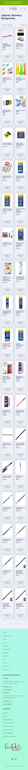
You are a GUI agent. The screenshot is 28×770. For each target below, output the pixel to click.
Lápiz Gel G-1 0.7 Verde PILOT (7, 571)
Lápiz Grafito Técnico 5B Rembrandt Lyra (20, 605)
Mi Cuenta (5, 712)
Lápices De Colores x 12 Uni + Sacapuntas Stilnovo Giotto (7, 278)
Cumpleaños (6, 646)
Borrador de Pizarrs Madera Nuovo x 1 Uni (20, 45)
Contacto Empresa (7, 719)
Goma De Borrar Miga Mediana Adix (7, 111)
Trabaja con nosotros (8, 726)
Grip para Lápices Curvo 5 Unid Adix (7, 144)
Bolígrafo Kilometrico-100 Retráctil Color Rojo (7, 45)
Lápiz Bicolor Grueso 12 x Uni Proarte (7, 411)
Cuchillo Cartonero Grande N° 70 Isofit (20, 79)
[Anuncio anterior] (2, 2)
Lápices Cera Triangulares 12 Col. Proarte (20, 144)
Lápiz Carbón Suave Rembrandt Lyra (7, 444)
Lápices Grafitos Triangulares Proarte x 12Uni (7, 345)
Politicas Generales (8, 733)
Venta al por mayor (7, 729)
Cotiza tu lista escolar (8, 723)
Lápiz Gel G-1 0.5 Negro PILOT (7, 508)
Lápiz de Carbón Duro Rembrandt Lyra (20, 444)
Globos (4, 662)
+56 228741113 (7, 701)
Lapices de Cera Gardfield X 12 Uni (7, 243)
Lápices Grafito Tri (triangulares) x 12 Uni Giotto (20, 278)
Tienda (4, 716)
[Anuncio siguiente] (25, 2)
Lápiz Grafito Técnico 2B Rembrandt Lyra (20, 572)
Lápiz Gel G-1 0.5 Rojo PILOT (20, 508)
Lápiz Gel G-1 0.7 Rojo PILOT (20, 540)
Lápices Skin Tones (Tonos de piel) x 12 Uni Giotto (7, 378)
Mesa (4, 659)
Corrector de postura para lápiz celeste (7, 79)
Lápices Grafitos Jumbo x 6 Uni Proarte (20, 312)
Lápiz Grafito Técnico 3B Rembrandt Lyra (7, 605)
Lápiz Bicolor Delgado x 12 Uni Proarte (20, 377)
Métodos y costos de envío (9, 736)
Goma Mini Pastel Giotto (20, 111)
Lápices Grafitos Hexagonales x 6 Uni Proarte (7, 312)
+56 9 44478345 (7, 704)
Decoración (6, 656)
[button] (3, 8)
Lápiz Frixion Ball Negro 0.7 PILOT (7, 477)
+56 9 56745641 (7, 689)
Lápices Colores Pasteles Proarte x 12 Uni (20, 177)
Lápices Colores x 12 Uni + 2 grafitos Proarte (7, 210)
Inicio (4, 632)
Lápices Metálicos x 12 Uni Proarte (19, 345)
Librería (5, 639)
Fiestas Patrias (7, 635)
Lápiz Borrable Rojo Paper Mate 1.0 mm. (20, 411)
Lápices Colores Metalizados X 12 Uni (7, 177)
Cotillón (5, 642)
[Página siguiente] (20, 623)
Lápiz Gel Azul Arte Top (19, 477)
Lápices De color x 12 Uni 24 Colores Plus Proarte (20, 244)
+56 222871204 (7, 686)
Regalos (5, 669)
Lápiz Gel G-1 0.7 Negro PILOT (7, 540)
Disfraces (5, 652)
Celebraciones (6, 649)
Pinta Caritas (6, 666)
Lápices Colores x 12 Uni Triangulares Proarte (20, 210)
